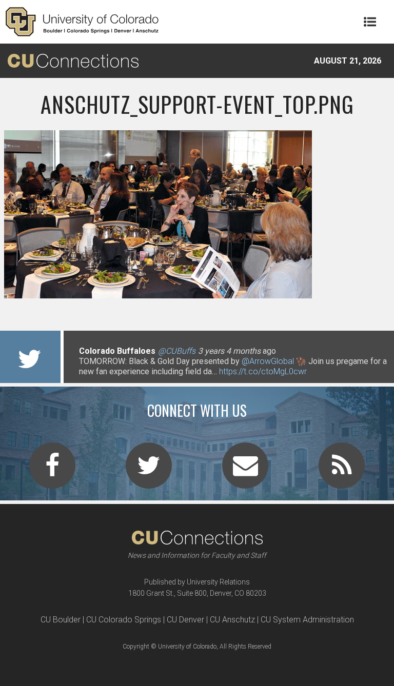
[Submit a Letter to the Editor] (245, 472)
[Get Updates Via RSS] (342, 472)
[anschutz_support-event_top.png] (197, 294)
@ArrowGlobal (268, 361)
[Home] (82, 21)
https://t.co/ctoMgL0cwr (263, 371)
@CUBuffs (176, 351)
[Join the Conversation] (52, 472)
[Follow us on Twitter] (149, 472)
